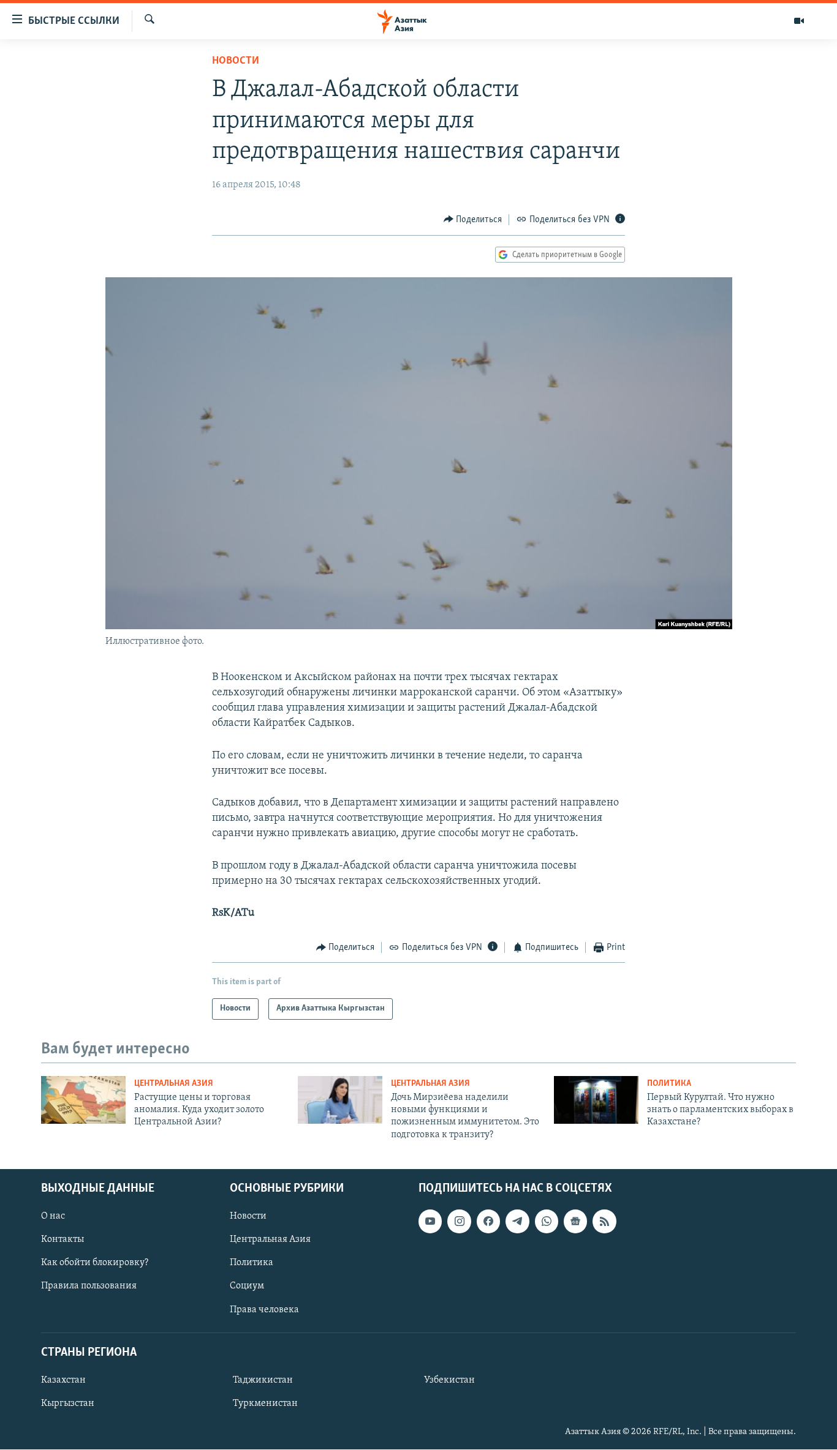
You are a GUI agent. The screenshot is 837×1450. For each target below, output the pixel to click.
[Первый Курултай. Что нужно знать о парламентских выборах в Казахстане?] (596, 1100)
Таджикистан (263, 1380)
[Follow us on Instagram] (459, 1221)
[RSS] (604, 1221)
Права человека (264, 1310)
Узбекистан (449, 1380)
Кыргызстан (67, 1403)
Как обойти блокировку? (94, 1263)
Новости (235, 61)
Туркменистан (265, 1403)
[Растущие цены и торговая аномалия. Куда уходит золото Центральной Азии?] (83, 1100)
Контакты (62, 1240)
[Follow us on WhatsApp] (546, 1221)
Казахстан (63, 1380)
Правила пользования (89, 1286)
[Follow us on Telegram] (517, 1221)
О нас (53, 1217)
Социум (247, 1286)
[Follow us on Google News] (575, 1221)
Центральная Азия (173, 1083)
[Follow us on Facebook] (488, 1221)
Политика (669, 1083)
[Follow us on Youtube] (430, 1221)
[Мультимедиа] (799, 20)
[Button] (473, 220)
